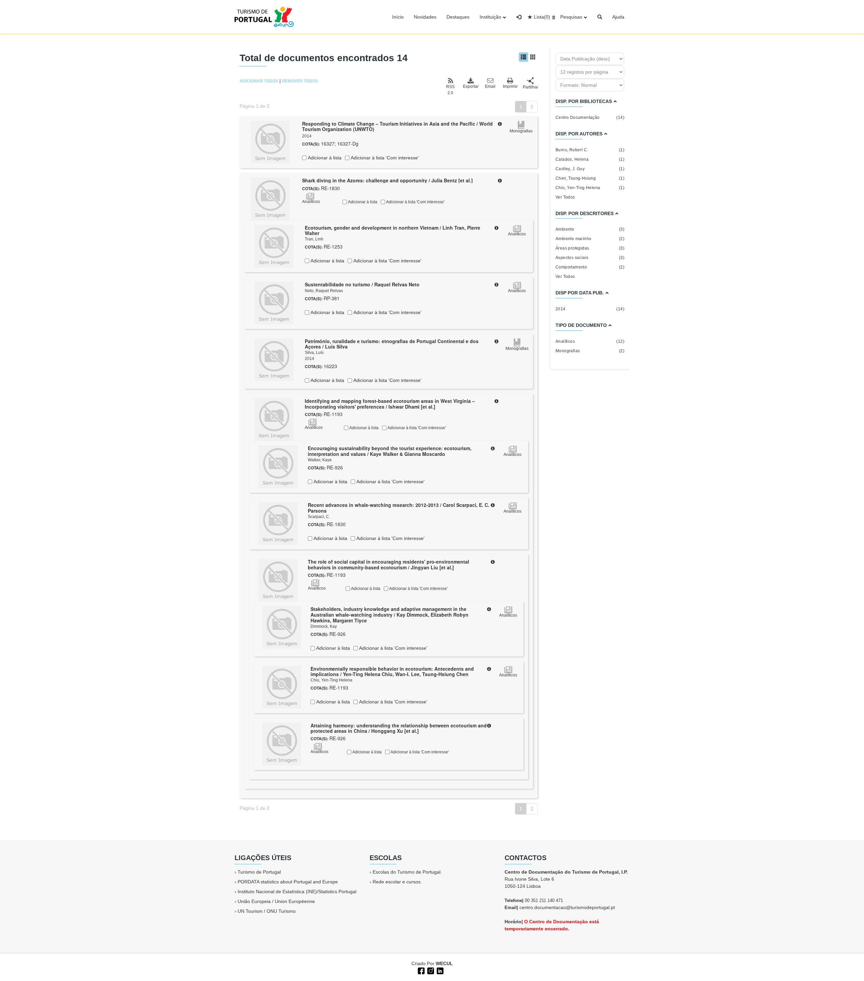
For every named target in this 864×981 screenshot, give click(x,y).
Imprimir (510, 86)
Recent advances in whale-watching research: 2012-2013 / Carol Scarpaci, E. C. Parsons (398, 507)
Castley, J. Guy (590, 168)
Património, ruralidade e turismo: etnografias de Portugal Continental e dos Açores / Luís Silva (392, 344)
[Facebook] (420, 970)
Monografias (590, 350)
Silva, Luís (314, 352)
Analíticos (590, 341)
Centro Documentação (590, 117)
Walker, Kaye (320, 460)
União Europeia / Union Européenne (276, 901)
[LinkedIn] (439, 970)
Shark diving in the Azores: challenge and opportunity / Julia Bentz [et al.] (387, 180)
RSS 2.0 (450, 89)
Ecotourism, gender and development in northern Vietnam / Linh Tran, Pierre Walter (392, 230)
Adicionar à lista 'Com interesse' (384, 157)
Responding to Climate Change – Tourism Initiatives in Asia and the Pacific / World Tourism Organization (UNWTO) (397, 126)
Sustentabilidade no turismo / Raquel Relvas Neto (362, 284)
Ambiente (590, 229)
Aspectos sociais (590, 257)
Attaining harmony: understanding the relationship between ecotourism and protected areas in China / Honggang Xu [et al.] (398, 728)
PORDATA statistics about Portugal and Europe (288, 881)
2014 (590, 309)
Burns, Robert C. (590, 150)
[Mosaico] (533, 57)
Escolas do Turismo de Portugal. (407, 872)
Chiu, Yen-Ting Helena (331, 680)
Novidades (425, 17)
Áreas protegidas (590, 248)
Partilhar (530, 87)
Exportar (470, 86)
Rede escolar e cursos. (397, 881)
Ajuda (618, 17)
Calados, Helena (590, 159)
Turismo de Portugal (259, 872)
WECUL (444, 963)
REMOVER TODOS (300, 81)
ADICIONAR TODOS (259, 81)
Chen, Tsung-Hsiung (590, 178)
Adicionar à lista (324, 157)
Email (490, 86)
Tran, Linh (314, 239)
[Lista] (523, 57)
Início (398, 17)
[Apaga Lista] (552, 17)
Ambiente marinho (590, 238)
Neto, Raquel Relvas (324, 290)
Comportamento (590, 267)
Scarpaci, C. (319, 516)
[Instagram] (430, 970)
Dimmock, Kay (323, 626)
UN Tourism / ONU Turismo (267, 911)
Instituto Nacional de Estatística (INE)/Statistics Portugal (297, 891)
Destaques (458, 17)
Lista (542, 17)
